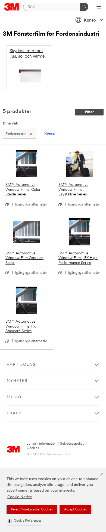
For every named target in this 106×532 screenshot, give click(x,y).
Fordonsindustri (16, 133)
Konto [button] (90, 20)
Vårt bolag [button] (21, 365)
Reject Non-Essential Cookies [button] (32, 509)
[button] (24, 520)
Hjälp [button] (14, 413)
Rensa (49, 134)
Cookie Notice (19, 497)
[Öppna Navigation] (98, 7)
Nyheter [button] (17, 381)
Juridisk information (42, 443)
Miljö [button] (14, 397)
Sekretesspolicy (72, 443)
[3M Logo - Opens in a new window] (11, 7)
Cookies (33, 448)
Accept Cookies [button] (75, 509)
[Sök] (84, 7)
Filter (89, 112)
